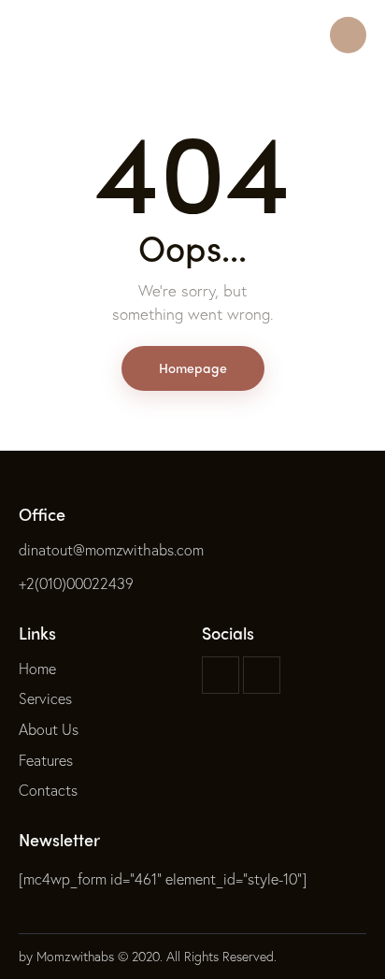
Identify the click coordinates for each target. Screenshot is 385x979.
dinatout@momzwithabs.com (111, 549)
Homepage (193, 367)
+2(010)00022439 (76, 583)
